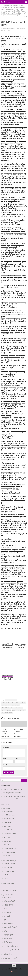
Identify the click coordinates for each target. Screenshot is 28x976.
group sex (7, 837)
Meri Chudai (19, 9)
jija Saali (7, 855)
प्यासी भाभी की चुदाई (10, 927)
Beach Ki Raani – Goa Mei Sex (12, 789)
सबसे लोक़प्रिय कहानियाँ (7, 712)
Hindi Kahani (20, 7)
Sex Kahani (5, 2)
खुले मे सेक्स (7, 912)
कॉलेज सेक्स (5, 13)
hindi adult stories (20, 702)
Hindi (13, 702)
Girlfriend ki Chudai (8, 7)
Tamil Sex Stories (8, 883)
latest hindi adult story (7, 707)
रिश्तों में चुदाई (8, 942)
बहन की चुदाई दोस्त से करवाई (12, 793)
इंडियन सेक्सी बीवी (9, 901)
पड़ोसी (6, 931)
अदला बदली (11, 11)
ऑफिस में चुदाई (20, 11)
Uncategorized (8, 887)
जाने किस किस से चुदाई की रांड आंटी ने (19, 731)
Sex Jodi (4, 11)
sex (2, 710)
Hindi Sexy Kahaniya (7, 9)
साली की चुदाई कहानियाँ (11, 950)
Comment (6, 748)
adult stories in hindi (11, 700)
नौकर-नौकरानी (9, 924)
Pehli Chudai (8, 875)
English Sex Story (6, 702)
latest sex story (19, 707)
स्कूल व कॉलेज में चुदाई (13, 15)
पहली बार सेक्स (7, 954)
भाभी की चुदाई (8, 939)
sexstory (14, 710)
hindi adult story (6, 705)
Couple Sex (7, 826)
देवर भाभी (7, 916)
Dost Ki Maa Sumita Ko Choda (5, 731)
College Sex (8, 822)
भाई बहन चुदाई (8, 935)
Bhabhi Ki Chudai (6, 6)
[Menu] (26, 2)
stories (19, 710)
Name (5, 758)
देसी (5, 920)
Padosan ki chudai (10, 849)
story (24, 710)
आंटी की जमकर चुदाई (9, 891)
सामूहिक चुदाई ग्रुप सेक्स (11, 946)
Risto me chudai (9, 852)
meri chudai (8, 841)
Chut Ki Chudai (18, 6)
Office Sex (7, 845)
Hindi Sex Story (15, 705)
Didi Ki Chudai (8, 830)
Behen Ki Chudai (9, 864)
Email (16, 758)
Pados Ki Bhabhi (9, 871)
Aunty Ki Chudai (9, 811)
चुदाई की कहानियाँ (16, 13)
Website (5, 765)
